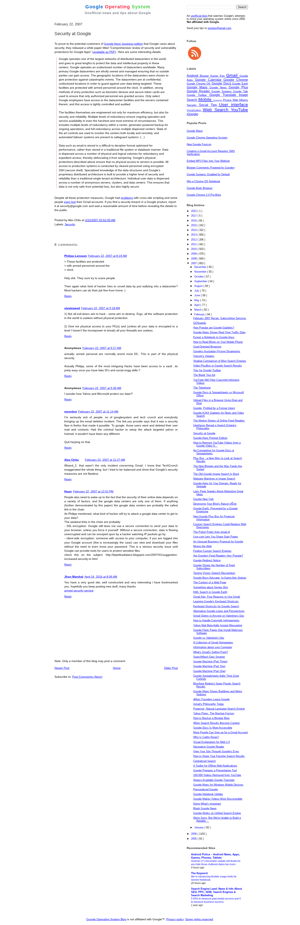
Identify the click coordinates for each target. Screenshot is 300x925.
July (197, 290)
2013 (194, 234)
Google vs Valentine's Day (208, 637)
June (197, 295)
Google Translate (224, 95)
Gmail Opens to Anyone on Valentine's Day (218, 615)
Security (70, 224)
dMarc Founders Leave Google (211, 699)
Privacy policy (175, 919)
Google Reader (199, 91)
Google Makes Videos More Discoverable (217, 798)
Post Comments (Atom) (87, 676)
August (198, 285)
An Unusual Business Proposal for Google (218, 541)
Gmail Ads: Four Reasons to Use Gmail (216, 596)
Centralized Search (204, 761)
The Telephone (202, 387)
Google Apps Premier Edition (210, 438)
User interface (233, 104)
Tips (215, 105)
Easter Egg (218, 75)
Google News (219, 87)
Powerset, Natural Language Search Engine (219, 708)
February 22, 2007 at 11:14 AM (98, 411)
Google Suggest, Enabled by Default (208, 174)
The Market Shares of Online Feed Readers (219, 420)
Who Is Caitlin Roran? (206, 737)
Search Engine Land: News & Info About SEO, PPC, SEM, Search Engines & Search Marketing (216, 892)
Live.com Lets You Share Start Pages (215, 536)
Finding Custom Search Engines (212, 551)
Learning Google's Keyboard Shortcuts (216, 601)
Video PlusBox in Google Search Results (217, 365)
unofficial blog (199, 15)
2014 (194, 230)
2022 (194, 211)
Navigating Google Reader (208, 746)
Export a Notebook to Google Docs (213, 337)
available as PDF (104, 52)
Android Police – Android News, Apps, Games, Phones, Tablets (215, 856)
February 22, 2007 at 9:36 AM (101, 388)
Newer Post (61, 668)
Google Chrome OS (199, 83)
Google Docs (222, 83)
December (200, 266)
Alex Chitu (71, 459)
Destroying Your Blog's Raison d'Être (215, 503)
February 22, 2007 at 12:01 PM (93, 491)
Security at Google (204, 433)
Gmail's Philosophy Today (208, 704)
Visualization (195, 110)
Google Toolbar (198, 95)
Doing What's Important (207, 803)
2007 (194, 263)
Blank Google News (205, 808)
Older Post (171, 668)
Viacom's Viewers (203, 356)
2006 (194, 833)
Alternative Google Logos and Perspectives (218, 611)
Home (117, 668)
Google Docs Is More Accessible (212, 727)
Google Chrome (235, 80)
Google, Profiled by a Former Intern (214, 408)
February (200, 314)
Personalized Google (205, 789)
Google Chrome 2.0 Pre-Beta (204, 194)
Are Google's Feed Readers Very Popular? (218, 555)
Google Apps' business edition (123, 43)
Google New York (203, 499)
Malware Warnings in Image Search (214, 478)
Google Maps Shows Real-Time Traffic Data (219, 332)
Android (193, 75)
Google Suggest (222, 91)
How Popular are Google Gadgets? (213, 327)
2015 (194, 225)
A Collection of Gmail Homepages (213, 642)
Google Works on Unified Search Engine (217, 813)
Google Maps (198, 87)
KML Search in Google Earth (210, 592)
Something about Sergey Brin (210, 587)
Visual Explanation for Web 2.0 (211, 742)
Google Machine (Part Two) (209, 666)
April (197, 304)
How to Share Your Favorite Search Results (219, 756)
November (200, 271)
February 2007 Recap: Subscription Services (219, 318)
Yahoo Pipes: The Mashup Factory (213, 713)
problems (127, 197)
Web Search (217, 109)
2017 (194, 215)
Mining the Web (202, 546)
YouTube (239, 109)
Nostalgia (218, 100)
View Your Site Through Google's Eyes (216, 751)
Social (205, 105)
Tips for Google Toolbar (207, 370)
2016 (194, 220)
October (199, 276)
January (199, 827)
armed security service (78, 590)
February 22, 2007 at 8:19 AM (107, 255)
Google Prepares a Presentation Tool (215, 770)
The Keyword (199, 873)
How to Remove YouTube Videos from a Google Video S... (217, 444)
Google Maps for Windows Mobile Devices (218, 784)
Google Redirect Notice (207, 560)
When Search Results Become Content (216, 723)
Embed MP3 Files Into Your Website (208, 160)
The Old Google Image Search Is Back (216, 473)
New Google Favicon (199, 144)
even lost (70, 202)
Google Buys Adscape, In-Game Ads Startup (219, 577)
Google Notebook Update (208, 794)
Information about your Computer (212, 647)
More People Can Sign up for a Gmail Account (220, 732)
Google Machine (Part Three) (210, 661)
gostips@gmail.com (219, 28)
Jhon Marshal (73, 576)
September (201, 281)
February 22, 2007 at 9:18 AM (100, 308)
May (197, 300)
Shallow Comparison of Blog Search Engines (219, 360)
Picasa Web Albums (235, 100)
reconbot (70, 411)
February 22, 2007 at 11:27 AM (105, 459)
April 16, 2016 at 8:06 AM (100, 576)
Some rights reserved (199, 919)
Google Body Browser (199, 188)
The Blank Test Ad (204, 375)
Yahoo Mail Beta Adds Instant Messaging (217, 625)
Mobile (205, 99)
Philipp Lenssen (75, 255)
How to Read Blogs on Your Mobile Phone (218, 341)
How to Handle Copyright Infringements (216, 620)
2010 (194, 249)
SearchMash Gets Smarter (209, 656)
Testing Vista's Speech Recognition (214, 573)
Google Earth (240, 83)
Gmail (233, 75)
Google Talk (240, 91)
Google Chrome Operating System (207, 137)
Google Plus (238, 87)
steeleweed (72, 308)
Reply (68, 296)
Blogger (205, 75)
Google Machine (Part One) (209, 671)
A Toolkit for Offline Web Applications (215, 765)
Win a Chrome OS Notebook (203, 181)
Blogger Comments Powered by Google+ (211, 167)
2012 (194, 239)
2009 (194, 253)
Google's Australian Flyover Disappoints (216, 351)
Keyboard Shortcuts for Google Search (216, 606)
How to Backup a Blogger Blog (211, 718)
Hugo (68, 491)
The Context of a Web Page (209, 582)
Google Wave (195, 130)
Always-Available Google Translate (213, 780)
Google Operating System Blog (106, 919)
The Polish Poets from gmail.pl (211, 532)
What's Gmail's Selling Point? (210, 652)
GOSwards (199, 322)
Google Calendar (209, 80)
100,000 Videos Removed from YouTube (217, 775)
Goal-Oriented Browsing (207, 346)
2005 (194, 838)
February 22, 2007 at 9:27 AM (101, 348)
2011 (194, 244)
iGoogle (192, 114)
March (198, 309)
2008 (194, 258)
